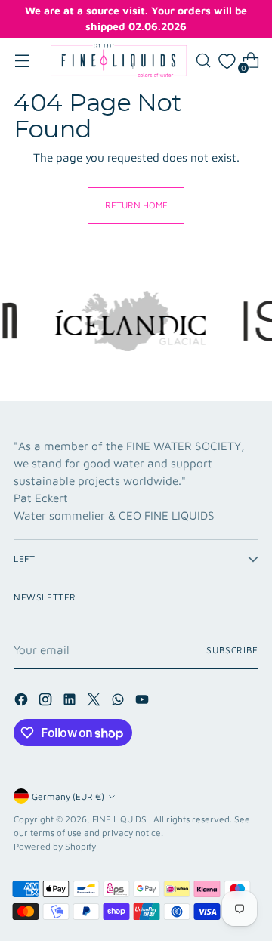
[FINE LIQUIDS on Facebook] (23, 701)
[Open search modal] (202, 60)
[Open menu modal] (21, 60)
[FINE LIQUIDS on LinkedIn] (71, 701)
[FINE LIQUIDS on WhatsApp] (119, 701)
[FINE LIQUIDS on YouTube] (143, 701)
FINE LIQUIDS (120, 819)
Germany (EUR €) (68, 796)
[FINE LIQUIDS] (119, 60)
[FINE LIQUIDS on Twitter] (95, 701)
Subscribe (232, 650)
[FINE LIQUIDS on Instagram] (47, 701)
